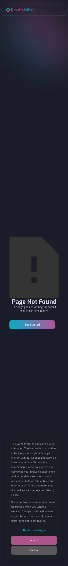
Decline (34, 550)
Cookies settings (34, 530)
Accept (34, 540)
